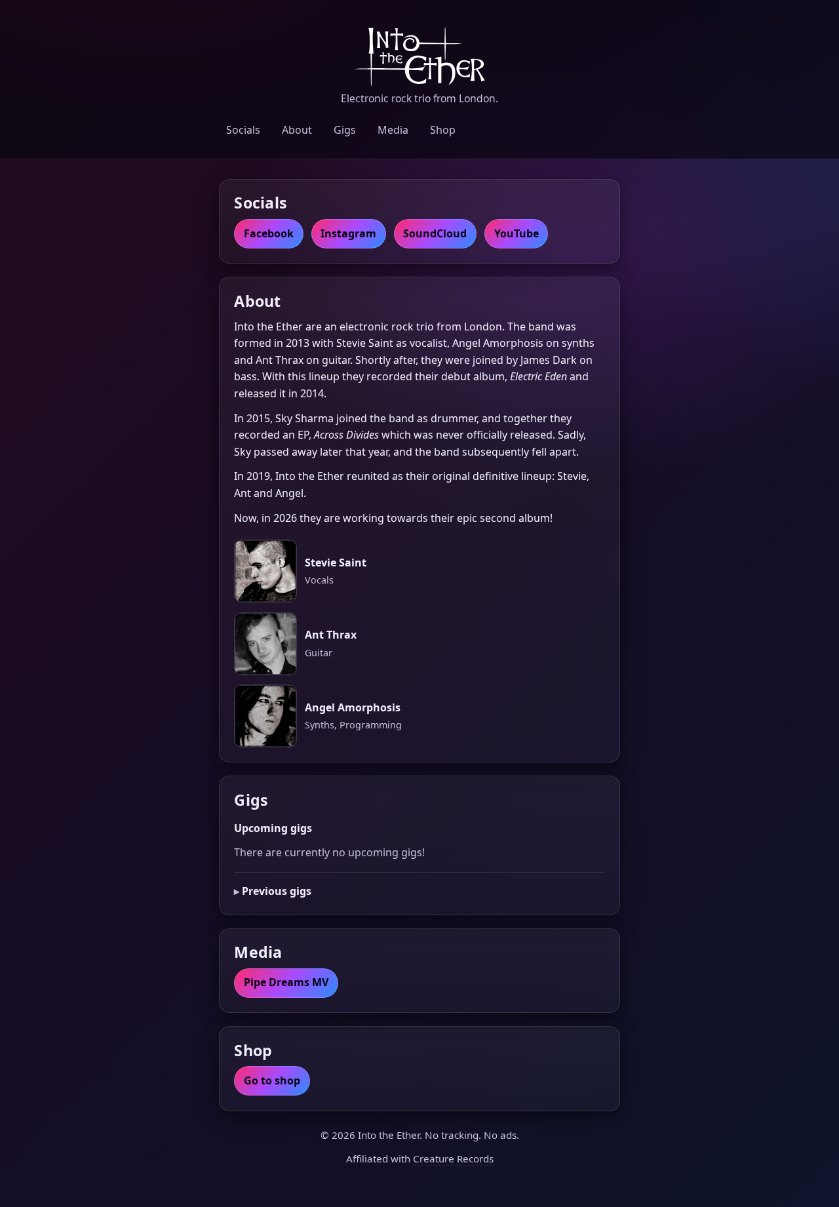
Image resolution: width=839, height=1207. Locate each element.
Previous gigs (276, 891)
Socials (243, 130)
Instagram (348, 233)
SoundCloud (435, 233)
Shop (443, 130)
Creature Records (453, 1158)
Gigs (345, 130)
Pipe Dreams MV (286, 982)
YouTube (516, 233)
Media (393, 130)
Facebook (269, 233)
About (297, 130)
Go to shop (272, 1080)
